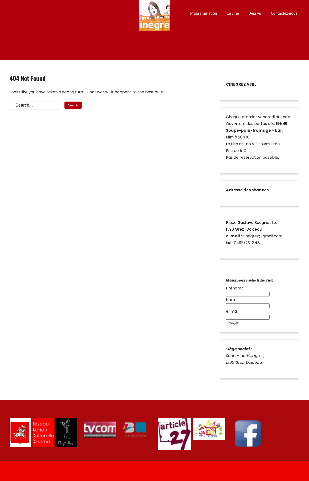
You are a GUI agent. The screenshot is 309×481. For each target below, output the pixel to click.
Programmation (203, 13)
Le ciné (233, 13)
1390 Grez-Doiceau (244, 229)
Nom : (231, 299)
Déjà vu (254, 13)
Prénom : (234, 288)
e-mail (232, 311)
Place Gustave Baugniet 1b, (251, 222)
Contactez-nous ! (285, 13)
